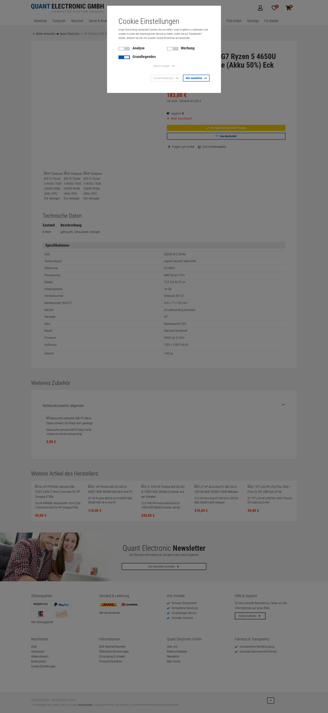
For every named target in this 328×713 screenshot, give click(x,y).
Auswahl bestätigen (163, 78)
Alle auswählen (194, 78)
